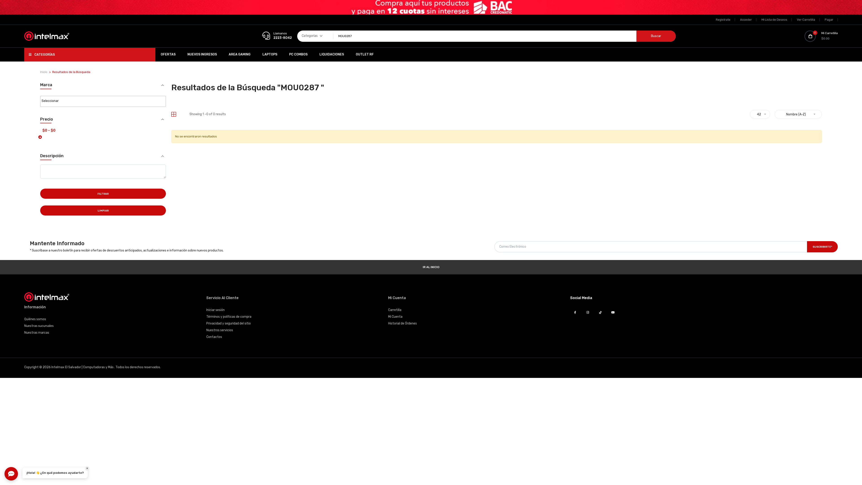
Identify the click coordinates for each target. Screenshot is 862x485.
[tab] (173, 114)
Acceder (746, 19)
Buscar (656, 36)
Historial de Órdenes (402, 323)
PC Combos (298, 54)
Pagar (829, 19)
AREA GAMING (240, 54)
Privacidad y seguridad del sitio (228, 323)
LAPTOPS (269, 54)
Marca (46, 85)
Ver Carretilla (806, 19)
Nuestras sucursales (39, 326)
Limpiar (103, 210)
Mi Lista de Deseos (774, 19)
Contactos (214, 337)
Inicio (43, 72)
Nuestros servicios (219, 330)
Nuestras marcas (36, 333)
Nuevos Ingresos (202, 54)
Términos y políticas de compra (228, 317)
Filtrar (103, 193)
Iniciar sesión (215, 310)
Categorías (44, 55)
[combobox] (103, 101)
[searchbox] (103, 101)
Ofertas (168, 54)
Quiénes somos (35, 319)
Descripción (52, 156)
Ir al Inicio (431, 267)
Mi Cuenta (395, 317)
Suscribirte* (822, 246)
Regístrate (723, 19)
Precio (46, 119)
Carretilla (394, 310)
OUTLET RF (365, 54)
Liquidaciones (331, 54)
